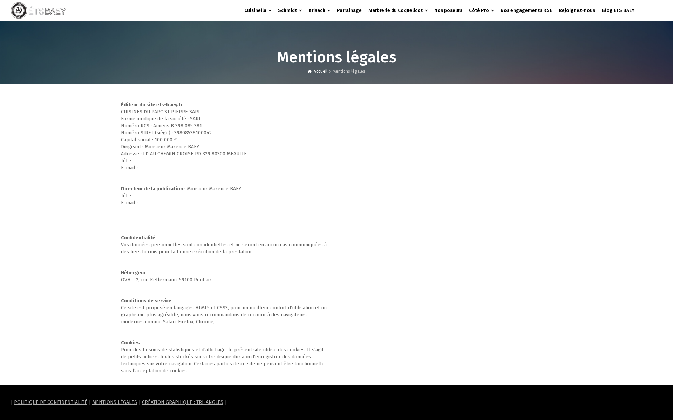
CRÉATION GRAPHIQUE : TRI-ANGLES (182, 402)
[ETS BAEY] (39, 10)
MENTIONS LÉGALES (114, 402)
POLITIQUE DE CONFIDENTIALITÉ (50, 402)
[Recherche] (655, 10)
